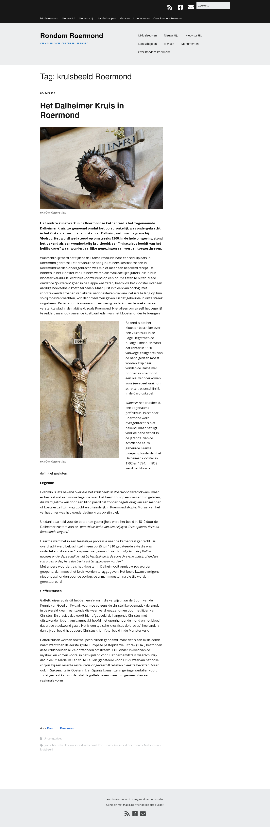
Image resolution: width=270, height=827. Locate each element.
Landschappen (107, 18)
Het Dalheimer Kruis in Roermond (82, 110)
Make (126, 804)
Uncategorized (53, 738)
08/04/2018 (47, 93)
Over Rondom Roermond (168, 18)
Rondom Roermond (71, 35)
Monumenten (141, 18)
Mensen (125, 18)
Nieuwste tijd (86, 18)
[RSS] (170, 7)
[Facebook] (180, 7)
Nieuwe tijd (68, 18)
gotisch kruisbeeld (55, 745)
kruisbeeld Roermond (127, 745)
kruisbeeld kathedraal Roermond (90, 745)
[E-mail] (190, 7)
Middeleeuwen (49, 18)
